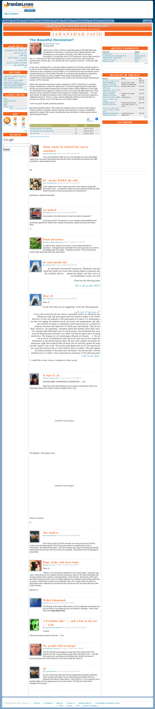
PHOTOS (30, 21)
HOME (7, 21)
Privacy (70, 706)
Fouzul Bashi (49, 183)
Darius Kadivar (50, 378)
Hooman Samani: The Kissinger (41, 128)
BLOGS (96, 21)
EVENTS (107, 21)
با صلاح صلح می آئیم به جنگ (87, 285)
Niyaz (5, 99)
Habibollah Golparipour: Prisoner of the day (111, 114)
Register (15, 14)
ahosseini (48, 265)
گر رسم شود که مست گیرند (86, 312)
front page (7, 125)
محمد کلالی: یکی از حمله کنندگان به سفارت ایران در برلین (111, 109)
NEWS (68, 21)
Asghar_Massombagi (52, 242)
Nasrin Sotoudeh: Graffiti (111, 97)
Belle (5, 105)
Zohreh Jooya (8, 107)
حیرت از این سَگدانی (109, 59)
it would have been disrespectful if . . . (115, 56)
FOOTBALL (81, 21)
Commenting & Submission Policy (107, 703)
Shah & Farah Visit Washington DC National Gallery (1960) (15, 84)
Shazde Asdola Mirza (52, 627)
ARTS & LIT (45, 21)
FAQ (77, 706)
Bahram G (48, 565)
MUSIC (18, 21)
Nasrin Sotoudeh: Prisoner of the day (109, 94)
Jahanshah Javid (52, 44)
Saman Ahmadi (140, 56)
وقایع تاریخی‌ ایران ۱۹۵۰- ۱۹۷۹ (13, 80)
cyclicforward (49, 535)
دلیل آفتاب (23, 55)
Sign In (7, 14)
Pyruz (6, 103)
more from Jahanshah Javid (39, 136)
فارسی (147, 21)
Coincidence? (107, 54)
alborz (137, 61)
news (23, 120)
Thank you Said (107, 61)
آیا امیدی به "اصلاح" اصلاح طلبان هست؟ (17, 59)
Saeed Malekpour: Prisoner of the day (109, 83)
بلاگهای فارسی (23, 126)
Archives (37, 703)
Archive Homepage (90, 706)
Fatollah (48, 212)
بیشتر (25, 67)
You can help (34, 133)
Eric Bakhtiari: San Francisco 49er (42, 131)
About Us (59, 703)
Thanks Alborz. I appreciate (111, 57)
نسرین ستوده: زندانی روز (111, 80)
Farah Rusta (49, 153)
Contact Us (71, 703)
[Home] (18, 8)
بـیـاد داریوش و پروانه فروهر (13, 82)
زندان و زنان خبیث (20, 52)
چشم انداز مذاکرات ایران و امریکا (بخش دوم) (17, 63)
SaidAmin (138, 57)
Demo (137, 54)
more (25, 89)
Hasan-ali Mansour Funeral (13, 87)
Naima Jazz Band (10, 101)
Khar (46, 603)
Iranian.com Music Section (18, 109)
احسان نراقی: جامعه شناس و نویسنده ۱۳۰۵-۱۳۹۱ (111, 90)
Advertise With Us (85, 703)
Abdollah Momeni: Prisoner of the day (109, 103)
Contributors (48, 703)
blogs (15, 120)
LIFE (58, 21)
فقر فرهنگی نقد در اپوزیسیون (16, 50)
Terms (61, 706)
